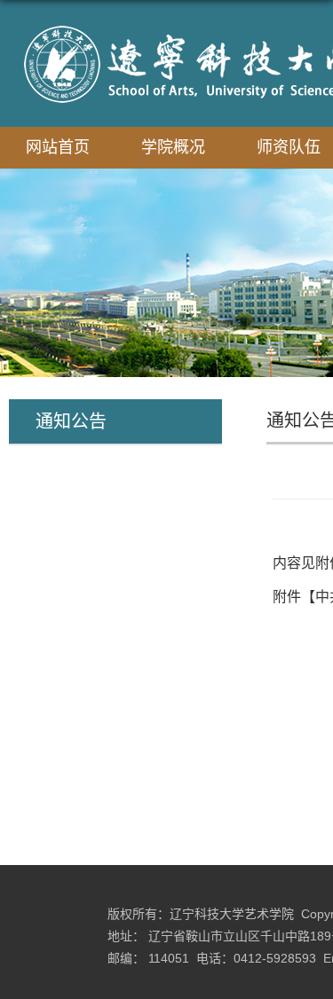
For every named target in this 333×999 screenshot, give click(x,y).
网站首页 (58, 147)
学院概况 (173, 147)
